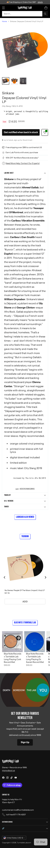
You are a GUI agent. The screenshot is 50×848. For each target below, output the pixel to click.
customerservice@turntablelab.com (18, 810)
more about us (8, 770)
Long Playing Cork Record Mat (12, 660)
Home (4, 21)
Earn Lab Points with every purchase (22, 152)
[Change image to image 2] (14, 81)
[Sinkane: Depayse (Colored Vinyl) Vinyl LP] (25, 50)
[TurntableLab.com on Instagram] (7, 778)
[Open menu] (3, 7)
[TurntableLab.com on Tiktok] (11, 778)
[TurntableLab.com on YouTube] (15, 778)
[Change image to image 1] (5, 81)
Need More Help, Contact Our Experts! (23, 163)
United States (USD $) (14, 838)
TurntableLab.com (24, 843)
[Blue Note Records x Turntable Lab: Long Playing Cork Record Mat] (12, 641)
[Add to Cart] (20, 649)
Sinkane (8, 93)
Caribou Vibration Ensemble (27, 220)
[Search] (45, 13)
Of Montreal (16, 212)
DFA (13, 278)
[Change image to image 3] (23, 81)
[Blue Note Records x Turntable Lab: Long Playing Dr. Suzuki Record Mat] (34, 641)
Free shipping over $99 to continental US (24, 147)
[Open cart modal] (45, 7)
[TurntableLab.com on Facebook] (3, 778)
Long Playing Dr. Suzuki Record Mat (35, 660)
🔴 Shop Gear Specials (25, 2)
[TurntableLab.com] (25, 7)
